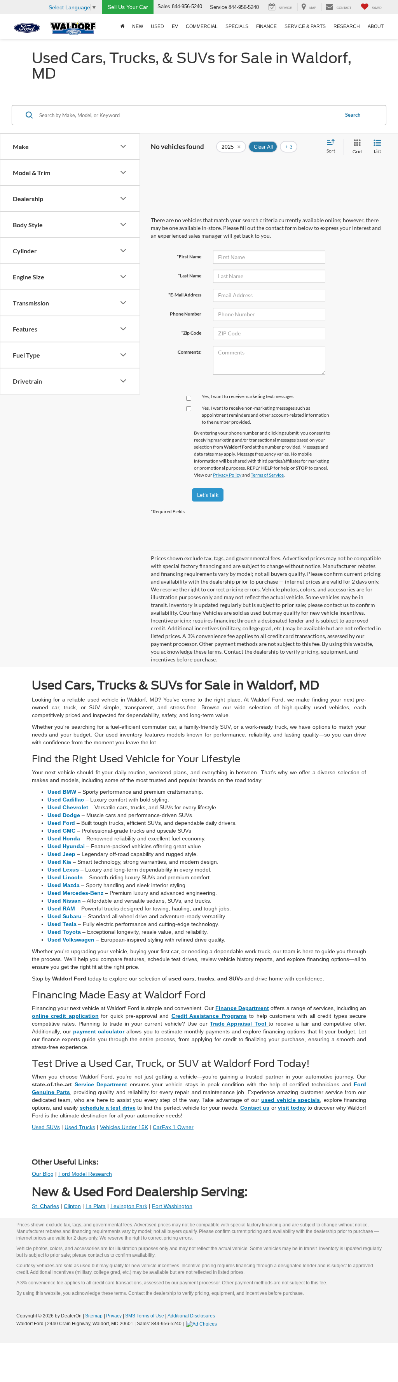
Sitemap (94, 1316)
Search (352, 115)
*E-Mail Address (184, 295)
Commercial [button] (202, 26)
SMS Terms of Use (144, 1316)
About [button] (376, 26)
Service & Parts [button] (305, 26)
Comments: (189, 352)
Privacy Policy (227, 475)
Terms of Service (267, 475)
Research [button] (346, 26)
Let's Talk (207, 494)
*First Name (189, 257)
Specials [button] (236, 26)
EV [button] (175, 26)
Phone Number (185, 314)
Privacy (114, 1316)
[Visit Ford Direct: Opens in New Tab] (202, 1323)
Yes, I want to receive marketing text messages (247, 396)
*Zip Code (191, 333)
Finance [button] (266, 26)
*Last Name (189, 276)
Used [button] (157, 26)
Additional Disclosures (191, 1316)
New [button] (137, 26)
